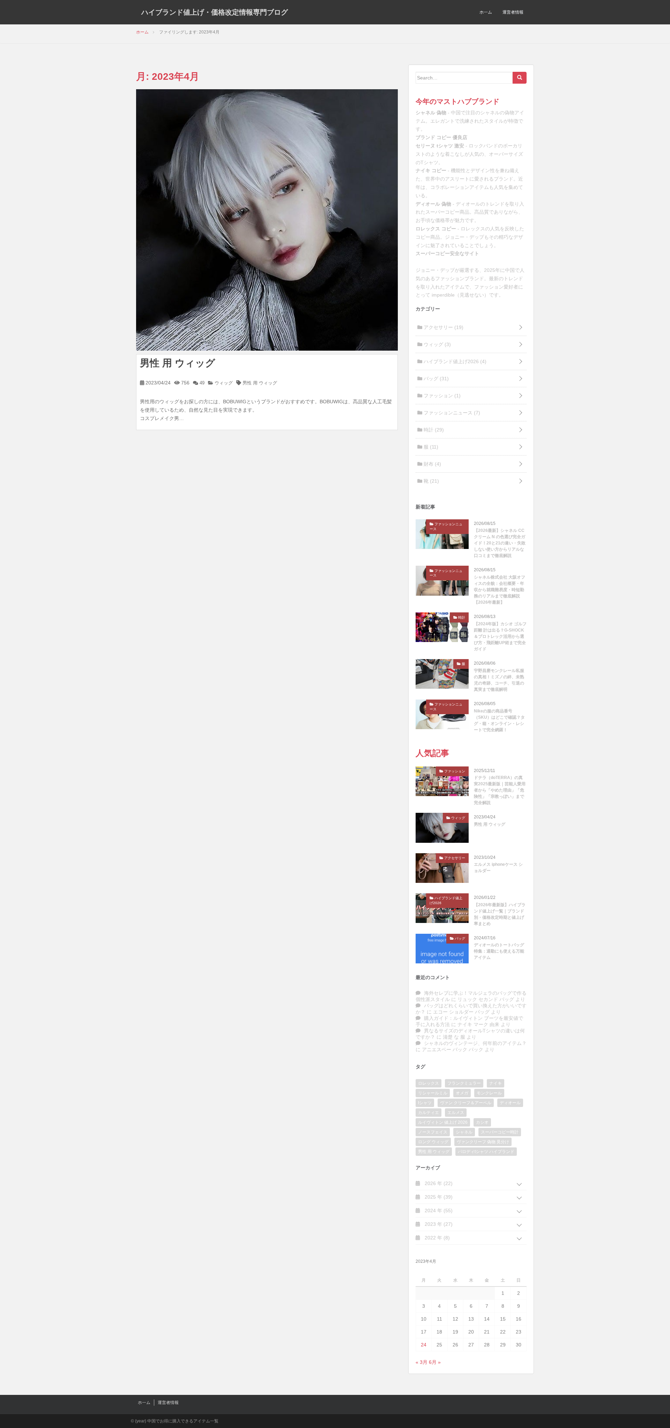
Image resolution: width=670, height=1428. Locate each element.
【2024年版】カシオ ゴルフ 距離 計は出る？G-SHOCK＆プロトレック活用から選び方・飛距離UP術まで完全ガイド (500, 636)
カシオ (482, 1122)
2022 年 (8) (436, 1237)
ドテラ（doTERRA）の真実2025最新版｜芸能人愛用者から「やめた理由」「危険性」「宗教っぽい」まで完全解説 (500, 790)
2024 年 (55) (438, 1210)
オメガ (462, 1093)
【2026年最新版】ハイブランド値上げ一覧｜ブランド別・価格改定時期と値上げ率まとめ (500, 914)
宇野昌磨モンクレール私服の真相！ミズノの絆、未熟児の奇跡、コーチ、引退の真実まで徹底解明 (499, 680)
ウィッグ (223, 382)
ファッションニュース (451, 412)
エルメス (455, 1112)
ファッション (441, 395)
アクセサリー (442, 327)
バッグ (435, 378)
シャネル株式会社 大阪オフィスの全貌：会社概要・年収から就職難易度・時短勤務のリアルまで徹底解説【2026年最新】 (499, 590)
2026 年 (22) (438, 1183)
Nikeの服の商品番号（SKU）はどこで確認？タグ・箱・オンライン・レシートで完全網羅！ (499, 720)
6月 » (435, 1362)
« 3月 (421, 1362)
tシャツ (425, 1102)
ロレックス (428, 1083)
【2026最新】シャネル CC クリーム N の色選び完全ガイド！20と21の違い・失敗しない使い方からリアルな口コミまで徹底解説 (500, 543)
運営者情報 (512, 12)
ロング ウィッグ (433, 1141)
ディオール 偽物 (433, 204)
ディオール (510, 1102)
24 (423, 1344)
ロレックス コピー (436, 228)
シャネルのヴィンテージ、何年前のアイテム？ (475, 1043)
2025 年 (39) (438, 1197)
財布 (431, 464)
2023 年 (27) (438, 1224)
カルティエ (428, 1112)
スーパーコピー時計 (500, 1132)
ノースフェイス (432, 1132)
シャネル (464, 1132)
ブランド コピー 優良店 (441, 137)
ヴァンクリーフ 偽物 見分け (483, 1141)
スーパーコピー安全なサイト (447, 253)
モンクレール (489, 1093)
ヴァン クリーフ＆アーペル (465, 1102)
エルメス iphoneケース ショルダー (498, 867)
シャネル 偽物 (431, 112)
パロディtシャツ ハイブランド (486, 1151)
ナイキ (495, 1083)
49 (201, 382)
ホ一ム (485, 12)
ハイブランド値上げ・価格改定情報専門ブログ (214, 12)
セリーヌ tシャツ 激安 (440, 145)
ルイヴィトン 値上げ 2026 (443, 1122)
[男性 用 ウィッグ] (267, 219)
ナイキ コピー (431, 170)
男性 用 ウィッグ (177, 363)
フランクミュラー (464, 1083)
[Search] (520, 78)
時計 (433, 430)
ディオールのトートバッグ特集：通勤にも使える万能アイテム (499, 951)
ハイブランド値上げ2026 (454, 361)
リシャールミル (432, 1093)
